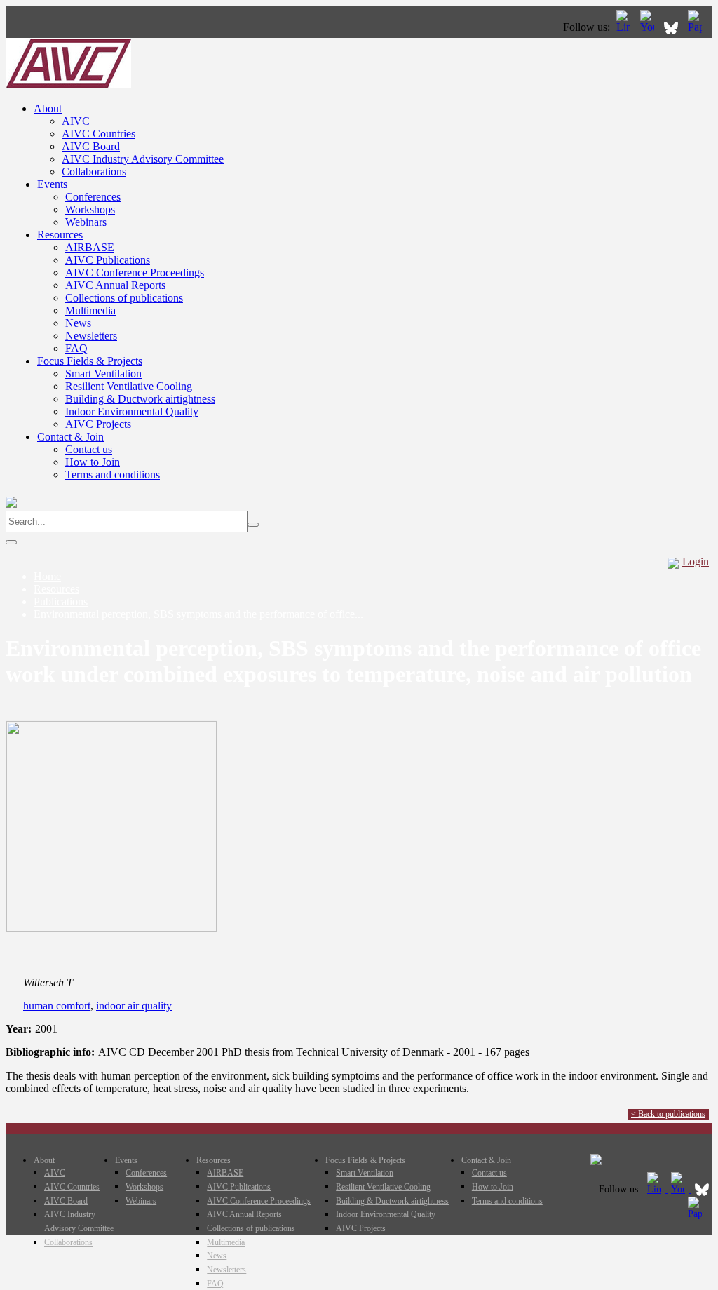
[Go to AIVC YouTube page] (649, 27)
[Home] (68, 84)
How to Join (92, 462)
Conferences (93, 197)
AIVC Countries (98, 134)
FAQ (76, 348)
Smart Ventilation (103, 373)
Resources (60, 235)
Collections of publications (124, 298)
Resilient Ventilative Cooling (128, 386)
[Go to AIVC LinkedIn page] (625, 27)
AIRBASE (89, 247)
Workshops (90, 209)
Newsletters (91, 336)
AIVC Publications (107, 260)
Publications (61, 601)
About (48, 108)
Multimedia (90, 310)
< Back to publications (668, 1114)
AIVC (76, 121)
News (78, 323)
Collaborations (94, 171)
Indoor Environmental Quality (131, 411)
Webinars (86, 222)
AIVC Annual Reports (115, 285)
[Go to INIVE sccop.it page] (698, 27)
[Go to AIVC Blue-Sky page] (672, 27)
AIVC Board (91, 146)
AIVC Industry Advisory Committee (143, 159)
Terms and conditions (112, 475)
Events (52, 184)
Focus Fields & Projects (89, 361)
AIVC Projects (98, 424)
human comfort (56, 1006)
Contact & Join (70, 437)
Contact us (88, 449)
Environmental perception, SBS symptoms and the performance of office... (198, 614)
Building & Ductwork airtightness (140, 399)
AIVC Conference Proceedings (134, 272)
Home (47, 576)
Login (695, 561)
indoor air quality (134, 1006)
